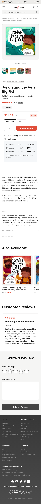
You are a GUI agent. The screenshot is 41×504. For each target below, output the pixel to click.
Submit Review (20, 407)
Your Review (8, 380)
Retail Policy (24, 437)
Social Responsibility (9, 470)
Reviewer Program (9, 457)
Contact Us (24, 423)
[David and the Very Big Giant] (17, 270)
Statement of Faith (9, 426)
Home (4, 18)
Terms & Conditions (27, 455)
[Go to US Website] (16, 491)
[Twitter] (20, 481)
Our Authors (6, 429)
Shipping (23, 426)
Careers (5, 437)
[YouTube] (17, 481)
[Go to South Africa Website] (30, 491)
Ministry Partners (13, 18)
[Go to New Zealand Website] (25, 491)
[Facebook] (24, 481)
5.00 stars (7, 102)
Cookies (23, 449)
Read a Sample (20, 64)
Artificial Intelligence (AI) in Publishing (16, 475)
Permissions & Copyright (29, 431)
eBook (21, 121)
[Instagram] (28, 481)
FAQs (22, 439)
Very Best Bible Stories (15, 82)
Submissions (6, 431)
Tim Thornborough (11, 96)
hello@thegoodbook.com (14, 486)
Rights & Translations (10, 434)
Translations (6, 452)
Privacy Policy (25, 452)
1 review (20, 103)
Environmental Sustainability (12, 472)
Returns (23, 429)
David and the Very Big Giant (14, 288)
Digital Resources (8, 455)
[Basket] (38, 8)
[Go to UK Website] (11, 491)
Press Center (7, 460)
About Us (5, 423)
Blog (3, 449)
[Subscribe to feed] (12, 481)
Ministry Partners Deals (28, 18)
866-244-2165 (31, 486)
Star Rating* (8, 367)
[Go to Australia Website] (21, 491)
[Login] (34, 7)
